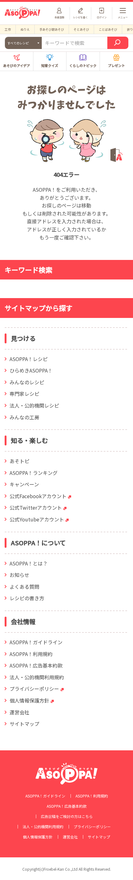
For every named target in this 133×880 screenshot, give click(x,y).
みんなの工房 (24, 417)
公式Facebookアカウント (38, 496)
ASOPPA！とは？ (29, 563)
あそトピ (19, 461)
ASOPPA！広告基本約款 (36, 665)
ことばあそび (108, 29)
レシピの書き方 (27, 598)
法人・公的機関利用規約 (37, 677)
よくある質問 (24, 586)
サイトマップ (24, 723)
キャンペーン (24, 484)
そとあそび (81, 29)
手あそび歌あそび (51, 29)
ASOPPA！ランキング (34, 472)
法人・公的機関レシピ (34, 405)
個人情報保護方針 (29, 700)
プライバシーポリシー (34, 688)
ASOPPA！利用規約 (31, 654)
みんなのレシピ (27, 382)
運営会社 (19, 712)
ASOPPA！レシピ (29, 359)
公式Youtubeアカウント (37, 519)
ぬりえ (25, 29)
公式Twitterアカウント (36, 507)
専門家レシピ (24, 393)
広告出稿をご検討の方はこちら (67, 816)
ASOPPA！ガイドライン (36, 642)
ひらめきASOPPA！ (31, 370)
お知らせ (19, 574)
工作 (8, 29)
